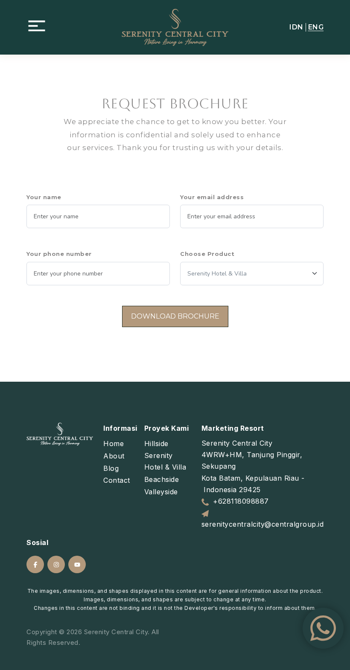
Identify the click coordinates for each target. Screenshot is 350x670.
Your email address (212, 197)
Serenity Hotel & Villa (165, 461)
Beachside (161, 479)
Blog (111, 468)
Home (113, 443)
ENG (316, 27)
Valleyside (161, 491)
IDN (296, 27)
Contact (116, 480)
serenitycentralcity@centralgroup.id (262, 524)
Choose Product (207, 253)
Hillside (156, 443)
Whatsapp (323, 628)
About (114, 456)
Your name (43, 197)
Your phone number (59, 253)
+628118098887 (241, 501)
